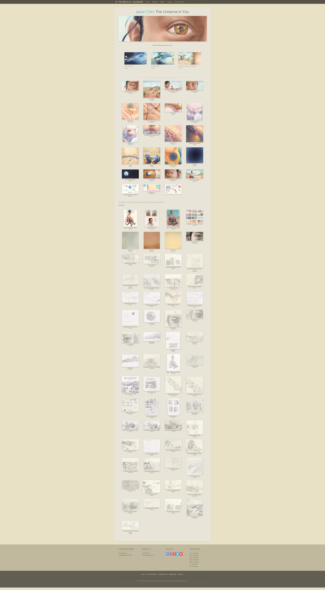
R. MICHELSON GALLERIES (129, 1)
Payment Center (163, 574)
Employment (172, 574)
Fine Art (147, 2)
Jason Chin (145, 11)
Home (143, 574)
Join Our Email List (179, 2)
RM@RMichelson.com (148, 555)
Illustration (155, 2)
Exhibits (162, 2)
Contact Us (169, 2)
